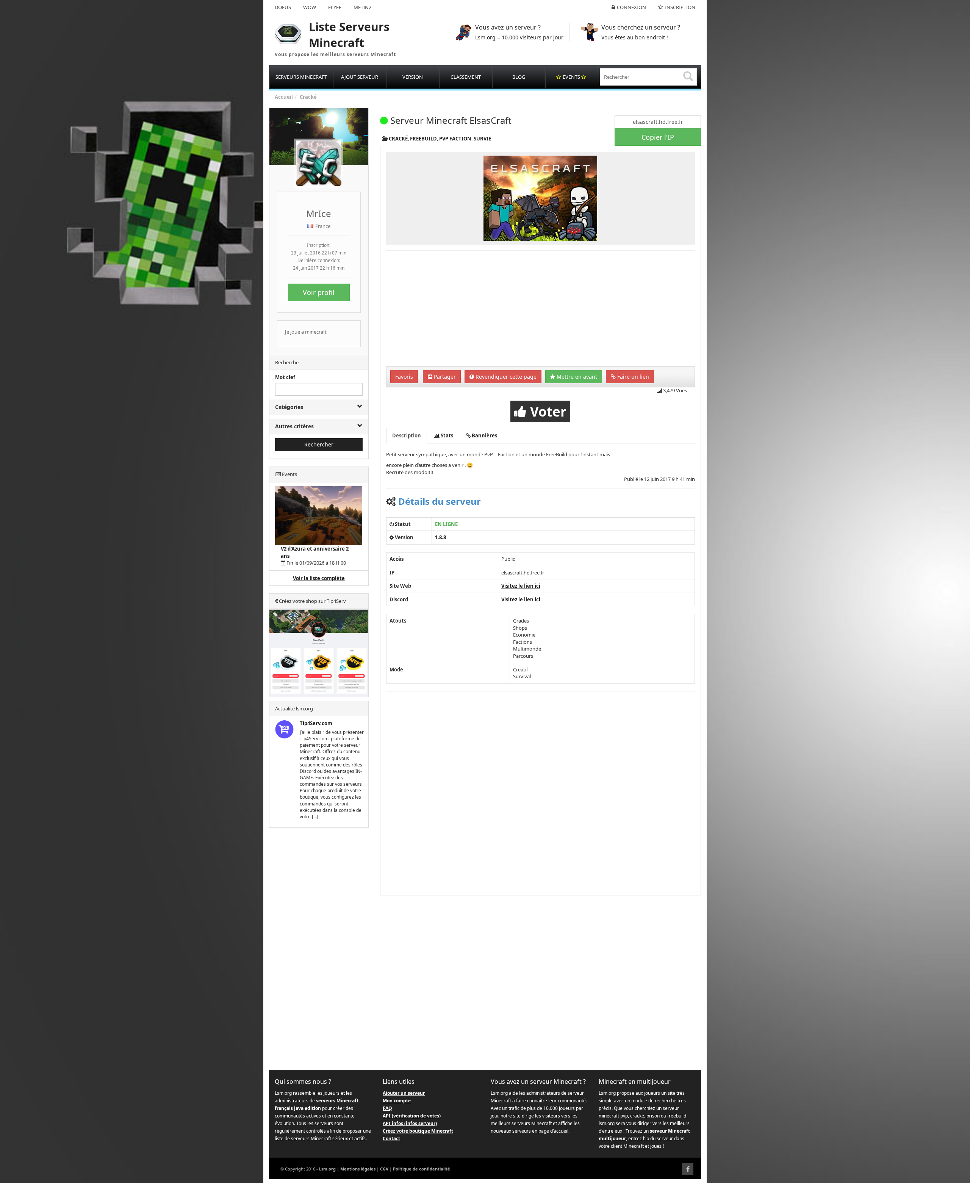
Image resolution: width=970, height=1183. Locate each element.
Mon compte (397, 1100)
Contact (391, 1138)
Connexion (631, 7)
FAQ (387, 1108)
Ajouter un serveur (404, 1093)
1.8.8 (440, 537)
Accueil (284, 97)
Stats (446, 435)
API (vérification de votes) (412, 1116)
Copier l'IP (657, 137)
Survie (482, 138)
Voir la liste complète (319, 578)
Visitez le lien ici (520, 585)
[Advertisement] (319, 949)
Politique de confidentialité (421, 1169)
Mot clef (285, 377)
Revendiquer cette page (505, 376)
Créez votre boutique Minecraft (418, 1131)
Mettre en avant (576, 376)
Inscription (680, 7)
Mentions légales (357, 1169)
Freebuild (423, 138)
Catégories (289, 406)
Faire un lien (632, 376)
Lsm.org (327, 1169)
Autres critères (294, 426)
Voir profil (319, 292)
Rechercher (318, 444)
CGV (384, 1169)
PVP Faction (455, 138)
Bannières (484, 435)
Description (406, 435)
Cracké (308, 97)
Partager (444, 376)
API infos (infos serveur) (410, 1123)
